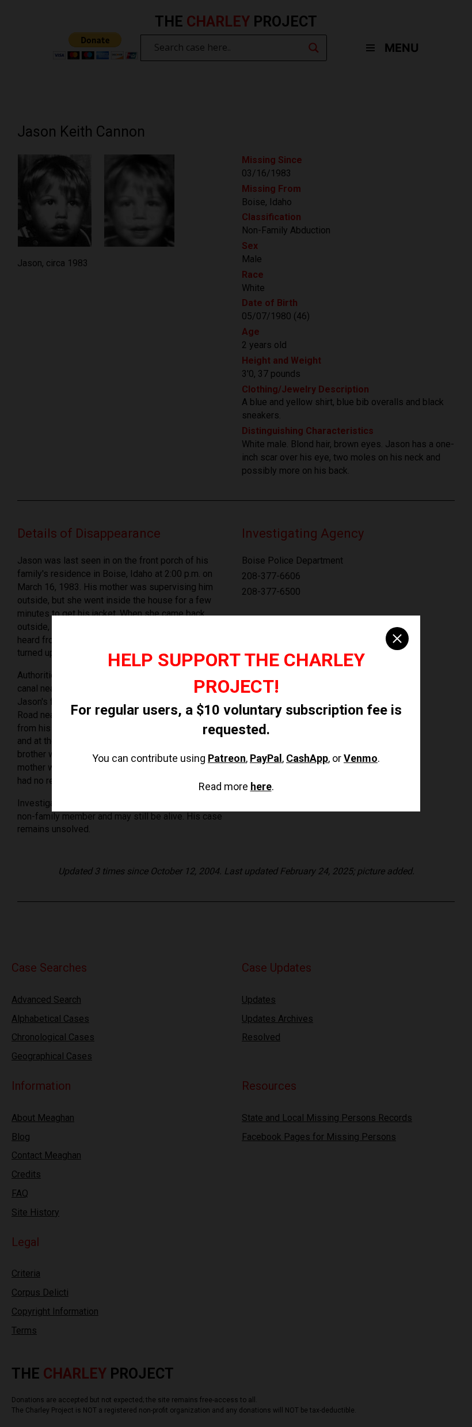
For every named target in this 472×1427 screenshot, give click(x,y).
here (261, 786)
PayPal (266, 758)
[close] (397, 638)
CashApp (307, 758)
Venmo (361, 758)
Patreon (227, 758)
